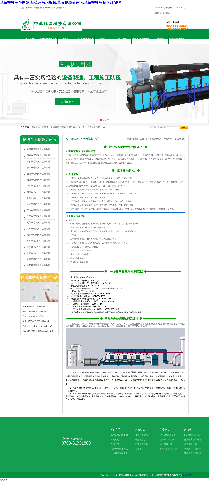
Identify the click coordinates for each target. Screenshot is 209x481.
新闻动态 (103, 39)
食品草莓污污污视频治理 (38, 247)
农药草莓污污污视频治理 (38, 174)
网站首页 (29, 39)
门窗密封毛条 (141, 444)
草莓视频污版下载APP (140, 41)
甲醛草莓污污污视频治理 (38, 241)
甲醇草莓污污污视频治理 (38, 253)
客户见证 (122, 39)
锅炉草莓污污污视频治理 (38, 235)
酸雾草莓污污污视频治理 (38, 259)
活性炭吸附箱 (93, 127)
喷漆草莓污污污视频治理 (38, 149)
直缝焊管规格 (141, 435)
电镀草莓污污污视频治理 (38, 198)
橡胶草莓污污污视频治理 (38, 161)
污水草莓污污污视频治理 (38, 229)
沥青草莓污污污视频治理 (38, 167)
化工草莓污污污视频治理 (38, 216)
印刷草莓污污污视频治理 (38, 186)
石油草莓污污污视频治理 (38, 210)
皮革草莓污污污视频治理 (38, 222)
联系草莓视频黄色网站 (177, 41)
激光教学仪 (140, 439)
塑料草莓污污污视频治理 (38, 155)
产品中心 (66, 39)
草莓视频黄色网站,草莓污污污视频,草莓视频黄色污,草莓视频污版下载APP (60, 2)
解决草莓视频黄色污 (85, 41)
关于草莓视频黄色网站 (164, 8)
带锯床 (138, 449)
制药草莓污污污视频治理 (38, 180)
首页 (142, 139)
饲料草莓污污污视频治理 (38, 192)
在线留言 (178, 8)
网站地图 (186, 475)
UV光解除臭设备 (40, 127)
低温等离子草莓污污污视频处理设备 (68, 127)
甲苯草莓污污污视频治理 (38, 265)
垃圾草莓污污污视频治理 (38, 204)
